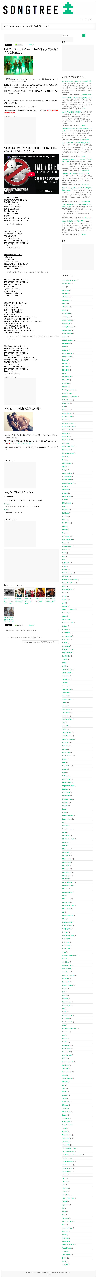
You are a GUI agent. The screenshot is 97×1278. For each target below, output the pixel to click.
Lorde (64, 812)
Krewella (65, 769)
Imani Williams (67, 652)
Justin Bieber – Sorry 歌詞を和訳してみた (76, 173)
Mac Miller (66, 835)
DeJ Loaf (65, 493)
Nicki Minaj (66, 945)
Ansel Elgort (66, 317)
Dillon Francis (66, 503)
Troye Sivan (66, 1195)
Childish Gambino (68, 446)
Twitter (6, 510)
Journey (64, 729)
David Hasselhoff (68, 483)
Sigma (64, 1088)
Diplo (64, 506)
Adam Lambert (67, 283)
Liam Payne (66, 792)
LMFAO (65, 805)
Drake (64, 526)
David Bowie (66, 476)
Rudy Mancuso (67, 1055)
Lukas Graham (67, 829)
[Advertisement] (38, 38)
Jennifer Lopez (67, 699)
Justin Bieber (85, 139)
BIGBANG (65, 366)
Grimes (64, 616)
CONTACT (89, 19)
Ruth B (64, 1058)
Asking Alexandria (68, 327)
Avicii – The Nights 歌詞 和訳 (71, 112)
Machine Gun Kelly (68, 839)
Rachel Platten (67, 1015)
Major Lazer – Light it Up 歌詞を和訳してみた (40, 642)
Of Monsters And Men (69, 955)
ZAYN (64, 1258)
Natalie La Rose (67, 922)
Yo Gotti (65, 1251)
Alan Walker (66, 297)
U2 (63, 1208)
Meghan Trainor (67, 882)
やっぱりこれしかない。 (26, 443)
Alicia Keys (65, 307)
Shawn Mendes (67, 1078)
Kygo (64, 772)
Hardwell (65, 629)
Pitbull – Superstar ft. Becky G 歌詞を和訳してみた (24, 637)
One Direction (66, 965)
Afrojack (65, 293)
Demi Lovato (66, 496)
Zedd (64, 1261)
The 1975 (65, 1141)
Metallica (65, 889)
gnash (64, 603)
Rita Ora (65, 1042)
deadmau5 (65, 490)
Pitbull (64, 995)
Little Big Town (67, 799)
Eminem (64, 549)
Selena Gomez (66, 1072)
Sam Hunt (65, 1065)
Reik (63, 1035)
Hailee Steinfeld (67, 623)
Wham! (64, 1225)
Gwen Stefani (66, 619)
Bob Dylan (65, 383)
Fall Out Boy (32, 630)
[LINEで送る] (19, 44)
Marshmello (66, 869)
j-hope (64, 662)
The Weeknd (66, 1171)
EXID (64, 553)
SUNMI (64, 1131)
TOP (81, 19)
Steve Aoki (65, 1118)
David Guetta (66, 480)
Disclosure (65, 509)
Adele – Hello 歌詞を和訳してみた (73, 221)
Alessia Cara (66, 300)
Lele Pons (65, 789)
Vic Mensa (65, 1218)
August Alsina (66, 330)
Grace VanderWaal (68, 609)
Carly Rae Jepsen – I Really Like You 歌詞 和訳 (77, 81)
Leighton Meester (68, 786)
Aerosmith (65, 290)
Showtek (65, 1082)
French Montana (67, 589)
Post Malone (66, 1002)
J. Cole (64, 666)
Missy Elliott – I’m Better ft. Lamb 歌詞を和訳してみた (50, 600)
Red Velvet (65, 1032)
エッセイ (65, 1264)
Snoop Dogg (66, 1111)
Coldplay (65, 470)
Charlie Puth (66, 440)
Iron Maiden (66, 656)
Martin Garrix (66, 872)
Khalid (64, 759)
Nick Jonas (65, 942)
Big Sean (65, 363)
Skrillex (64, 1098)
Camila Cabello (67, 416)
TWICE (64, 1201)
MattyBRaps (66, 875)
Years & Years (66, 1248)
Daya (64, 486)
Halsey (64, 626)
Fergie (64, 566)
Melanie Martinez (68, 885)
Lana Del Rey (66, 779)
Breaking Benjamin (68, 390)
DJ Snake (65, 516)
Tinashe (64, 1181)
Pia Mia (64, 988)
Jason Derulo (66, 689)
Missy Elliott (66, 909)
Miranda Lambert (68, 905)
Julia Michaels (66, 732)
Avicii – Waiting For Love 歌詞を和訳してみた (77, 98)
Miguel (64, 895)
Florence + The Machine (70, 579)
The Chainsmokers (87, 218)
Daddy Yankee (67, 473)
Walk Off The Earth (68, 1221)
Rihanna (64, 1038)
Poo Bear (65, 998)
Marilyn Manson (67, 859)
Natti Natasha (67, 925)
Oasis (64, 952)
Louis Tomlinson (67, 815)
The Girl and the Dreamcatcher (72, 1155)
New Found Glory (68, 935)
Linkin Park (66, 796)
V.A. (63, 1215)
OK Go (64, 958)
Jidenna (64, 706)
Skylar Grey (66, 1101)
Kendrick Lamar (67, 756)
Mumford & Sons (67, 915)
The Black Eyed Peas (69, 1148)
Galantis (65, 599)
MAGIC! (65, 845)
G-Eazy (64, 596)
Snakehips (65, 1108)
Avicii (83, 109)
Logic (64, 809)
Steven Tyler (66, 1121)
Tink (63, 1185)
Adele (83, 234)
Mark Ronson (66, 862)
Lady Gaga (65, 776)
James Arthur (66, 672)
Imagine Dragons (67, 649)
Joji (63, 722)
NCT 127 (65, 932)
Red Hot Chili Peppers (69, 1028)
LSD (63, 822)
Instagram (7, 504)
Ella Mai (65, 543)
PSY (63, 1008)
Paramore (65, 978)
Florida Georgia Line (68, 583)
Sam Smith (65, 1068)
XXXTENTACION (68, 1245)
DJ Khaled (65, 513)
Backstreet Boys (67, 340)
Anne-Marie (66, 313)
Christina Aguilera (68, 453)
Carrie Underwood (68, 426)
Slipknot (65, 1105)
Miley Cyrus (66, 902)
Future (64, 593)
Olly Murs (65, 962)
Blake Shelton (66, 376)
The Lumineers (67, 1158)
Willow (64, 1235)
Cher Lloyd (65, 443)
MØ (63, 912)
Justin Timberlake (68, 739)
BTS (63, 406)
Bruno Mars (66, 403)
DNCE (64, 519)
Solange (64, 1115)
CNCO (64, 466)
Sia (63, 1085)
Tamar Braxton (67, 1135)
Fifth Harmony (86, 201)
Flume (64, 586)
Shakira (64, 1075)
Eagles (64, 533)
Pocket (31, 44)
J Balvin (64, 659)
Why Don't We (67, 1228)
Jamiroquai (65, 686)
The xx (64, 1175)
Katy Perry (65, 746)
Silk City (65, 1095)
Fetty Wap (65, 569)
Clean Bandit (66, 463)
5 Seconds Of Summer (69, 280)
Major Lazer (66, 849)
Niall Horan (66, 939)
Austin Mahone (67, 333)
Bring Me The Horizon (69, 396)
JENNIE (65, 696)
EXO (63, 556)
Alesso (64, 303)
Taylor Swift (66, 1138)
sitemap (48, 1274)
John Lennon (66, 712)
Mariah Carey (66, 852)
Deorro (64, 500)
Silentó (64, 1092)
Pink (63, 992)
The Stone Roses (67, 1165)
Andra (64, 310)
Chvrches (65, 456)
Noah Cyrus (66, 948)
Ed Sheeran (65, 536)
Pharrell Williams (67, 985)
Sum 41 (64, 1128)
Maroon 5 (65, 865)
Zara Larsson (66, 1254)
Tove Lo (64, 1191)
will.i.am (64, 1231)
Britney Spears (67, 400)
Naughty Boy (66, 929)
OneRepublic (66, 968)
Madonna (65, 842)
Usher (64, 1211)
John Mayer (66, 716)
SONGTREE (10, 630)
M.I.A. (64, 832)
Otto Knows (66, 972)
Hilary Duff (66, 639)
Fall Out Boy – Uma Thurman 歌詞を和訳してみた (19, 600)
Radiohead (65, 1018)
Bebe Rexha (66, 343)
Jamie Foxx (65, 679)
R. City (64, 1012)
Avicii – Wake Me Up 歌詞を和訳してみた (76, 143)
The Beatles (66, 1145)
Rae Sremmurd (67, 1022)
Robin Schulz (66, 1045)
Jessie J (64, 702)
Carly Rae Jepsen (86, 94)
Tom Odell (65, 1188)
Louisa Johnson (67, 819)
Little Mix (65, 802)
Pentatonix (65, 982)
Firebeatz (65, 576)
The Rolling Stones (68, 1161)
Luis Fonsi (65, 825)
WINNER (65, 1238)
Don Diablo (66, 523)
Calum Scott (66, 410)
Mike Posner (66, 899)
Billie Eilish (65, 370)
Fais (63, 559)
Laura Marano (66, 782)
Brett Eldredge (67, 393)
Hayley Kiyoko (67, 636)
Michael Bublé (67, 892)
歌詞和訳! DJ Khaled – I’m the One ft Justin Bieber (29, 601)
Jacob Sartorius (67, 669)
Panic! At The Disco (68, 975)
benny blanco (66, 356)
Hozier (64, 643)
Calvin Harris (66, 413)
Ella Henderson (67, 539)
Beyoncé (65, 360)
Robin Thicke (66, 1048)
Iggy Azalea (66, 646)
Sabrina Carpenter (68, 1062)
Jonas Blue (65, 726)
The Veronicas (67, 1168)
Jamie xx (65, 682)
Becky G (65, 350)
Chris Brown (66, 450)
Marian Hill (66, 855)
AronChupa (66, 323)
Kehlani (64, 749)
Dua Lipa (65, 529)
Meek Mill (65, 879)
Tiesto (64, 1178)
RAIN (64, 1025)
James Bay (65, 676)
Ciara (64, 460)
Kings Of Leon (66, 766)
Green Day (65, 613)
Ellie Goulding (66, 546)
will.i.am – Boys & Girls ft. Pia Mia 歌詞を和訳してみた (8, 619)
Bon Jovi (65, 386)
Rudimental (66, 1052)
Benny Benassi (67, 353)
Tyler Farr (65, 1205)
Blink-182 (65, 380)
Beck (64, 347)
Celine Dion (66, 433)
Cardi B (64, 420)
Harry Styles (66, 633)
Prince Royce (66, 1005)
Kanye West (66, 742)
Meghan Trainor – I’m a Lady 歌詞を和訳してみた (40, 600)
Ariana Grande (67, 320)
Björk (64, 373)
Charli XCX (65, 436)
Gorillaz (64, 606)
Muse (64, 919)
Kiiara (64, 762)
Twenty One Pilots (68, 1198)
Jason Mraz (66, 692)
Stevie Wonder (67, 1125)
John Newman (66, 719)
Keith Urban (66, 752)
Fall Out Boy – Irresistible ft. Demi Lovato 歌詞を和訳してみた (8, 601)
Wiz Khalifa (66, 1241)
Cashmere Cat (66, 430)
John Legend (66, 709)
